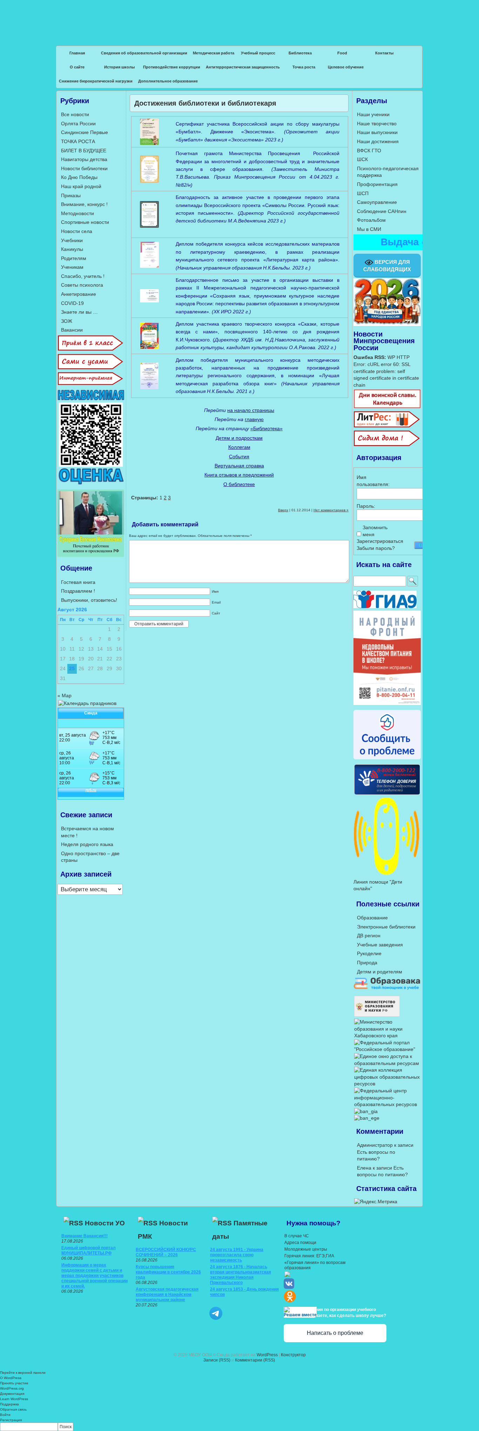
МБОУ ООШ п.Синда (239, 17)
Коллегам (239, 447)
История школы (119, 67)
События (239, 456)
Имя (215, 591)
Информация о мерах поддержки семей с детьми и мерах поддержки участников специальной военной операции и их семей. (94, 1276)
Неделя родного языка (87, 844)
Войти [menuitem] (5, 1415)
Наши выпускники (377, 132)
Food (342, 53)
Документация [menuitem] (12, 1394)
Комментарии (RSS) (255, 1360)
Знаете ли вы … (79, 312)
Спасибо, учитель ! (82, 276)
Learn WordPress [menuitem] (14, 1399)
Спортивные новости (85, 222)
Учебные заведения (380, 944)
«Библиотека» (266, 428)
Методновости (77, 213)
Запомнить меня (375, 531)
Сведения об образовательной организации (144, 53)
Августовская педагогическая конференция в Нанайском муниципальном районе (167, 1294)
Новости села (76, 231)
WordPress (267, 1354)
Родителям (73, 258)
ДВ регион (368, 935)
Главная (77, 53)
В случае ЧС (296, 1235)
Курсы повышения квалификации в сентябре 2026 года (168, 1272)
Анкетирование (78, 294)
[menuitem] (239, 1427)
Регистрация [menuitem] (11, 1420)
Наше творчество (377, 123)
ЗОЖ (66, 321)
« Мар (65, 695)
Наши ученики (373, 114)
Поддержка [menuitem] (9, 1404)
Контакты (384, 53)
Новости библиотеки (84, 168)
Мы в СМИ (369, 229)
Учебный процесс (258, 53)
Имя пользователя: (369, 480)
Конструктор (293, 1354)
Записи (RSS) (216, 1360)
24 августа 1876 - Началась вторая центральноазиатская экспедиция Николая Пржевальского (240, 1274)
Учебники (72, 240)
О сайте (77, 67)
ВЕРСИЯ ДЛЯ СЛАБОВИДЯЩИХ (387, 265)
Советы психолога (82, 285)
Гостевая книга (78, 582)
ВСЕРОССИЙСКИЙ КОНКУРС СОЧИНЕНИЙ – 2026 (166, 1252)
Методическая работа (213, 53)
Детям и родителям (379, 971)
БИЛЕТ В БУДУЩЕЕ (83, 150)
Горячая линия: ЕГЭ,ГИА (309, 1255)
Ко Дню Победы (79, 177)
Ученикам (72, 267)
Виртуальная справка (239, 465)
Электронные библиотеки (386, 927)
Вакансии (72, 330)
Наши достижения (378, 141)
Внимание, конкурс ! (84, 204)
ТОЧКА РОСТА (78, 141)
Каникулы (72, 249)
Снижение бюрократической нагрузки (96, 81)
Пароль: (366, 506)
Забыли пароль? (376, 548)
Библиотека (300, 53)
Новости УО (105, 1223)
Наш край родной (81, 186)
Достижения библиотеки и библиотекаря (205, 103)
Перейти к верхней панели (23, 1373)
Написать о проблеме (335, 1333)
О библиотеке (239, 484)
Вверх (283, 510)
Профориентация (377, 184)
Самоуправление (377, 202)
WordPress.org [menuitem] (12, 1388)
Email (216, 602)
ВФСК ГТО (369, 150)
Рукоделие (369, 953)
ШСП (363, 193)
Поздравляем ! (78, 591)
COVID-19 (72, 303)
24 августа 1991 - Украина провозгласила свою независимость (236, 1255)
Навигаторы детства (84, 159)
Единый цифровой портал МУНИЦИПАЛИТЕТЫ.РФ (88, 1250)
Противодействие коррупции (171, 67)
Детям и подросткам (239, 438)
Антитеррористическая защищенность (243, 67)
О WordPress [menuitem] (10, 1378)
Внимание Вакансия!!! (84, 1235)
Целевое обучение (346, 67)
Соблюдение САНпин (381, 211)
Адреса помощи (300, 1242)
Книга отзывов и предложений (239, 475)
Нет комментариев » (331, 510)
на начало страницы (250, 410)
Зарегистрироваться (380, 541)
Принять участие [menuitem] (14, 1383)
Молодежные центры (305, 1249)
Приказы (71, 195)
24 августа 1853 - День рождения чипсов (244, 1292)
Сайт (216, 613)
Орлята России (78, 123)
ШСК (362, 159)
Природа (367, 962)
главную (254, 419)
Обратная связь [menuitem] (13, 1409)
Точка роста (303, 67)
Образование (372, 917)
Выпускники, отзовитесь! (89, 600)
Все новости (75, 114)
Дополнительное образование (168, 81)
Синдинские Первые (84, 132)
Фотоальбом (371, 220)
